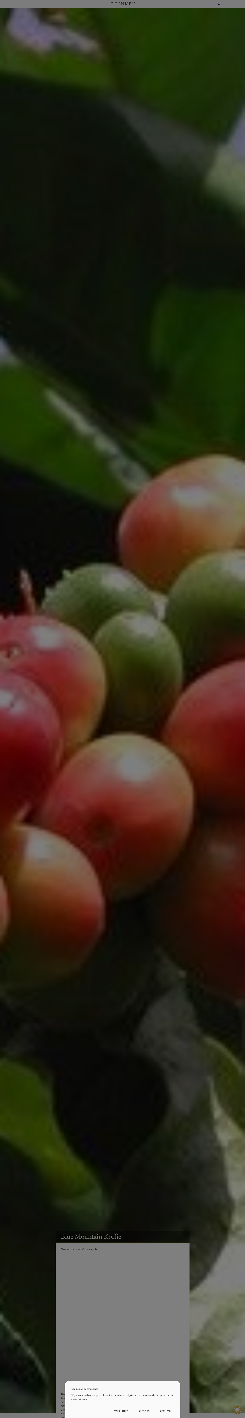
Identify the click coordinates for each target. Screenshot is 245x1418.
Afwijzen (165, 1411)
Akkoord (144, 1411)
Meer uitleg (121, 1411)
